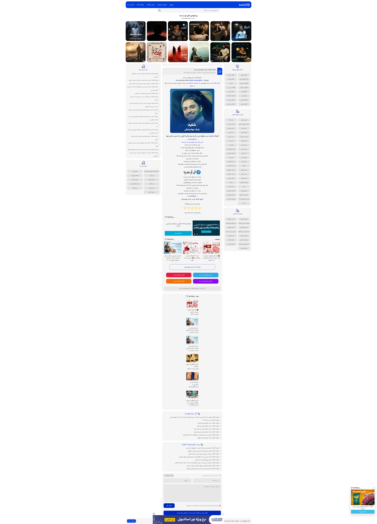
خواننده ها (140, 5)
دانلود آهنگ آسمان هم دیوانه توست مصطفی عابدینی (203, 448)
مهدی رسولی (244, 236)
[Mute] (197, 234)
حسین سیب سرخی (231, 231)
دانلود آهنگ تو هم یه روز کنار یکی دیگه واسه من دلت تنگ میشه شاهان (197, 463)
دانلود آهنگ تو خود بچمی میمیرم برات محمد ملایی (204, 454)
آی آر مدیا (202, 288)
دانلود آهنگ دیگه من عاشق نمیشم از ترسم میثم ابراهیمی (144, 154)
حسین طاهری (231, 219)
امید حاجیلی (231, 137)
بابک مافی (244, 153)
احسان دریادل (231, 124)
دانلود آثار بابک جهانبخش (192, 267)
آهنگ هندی (244, 104)
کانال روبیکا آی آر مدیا (205, 281)
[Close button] (374, 488)
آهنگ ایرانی (244, 75)
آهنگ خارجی (231, 75)
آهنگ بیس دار (231, 87)
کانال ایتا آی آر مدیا (178, 281)
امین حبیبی (244, 145)
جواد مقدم (231, 240)
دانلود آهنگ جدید (215, 83)
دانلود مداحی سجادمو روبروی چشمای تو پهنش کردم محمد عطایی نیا (143, 131)
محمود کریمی (244, 219)
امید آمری (231, 132)
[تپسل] (154, 514)
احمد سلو (244, 128)
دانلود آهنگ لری (244, 79)
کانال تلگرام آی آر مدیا (205, 275)
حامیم (244, 166)
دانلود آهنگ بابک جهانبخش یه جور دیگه (207, 429)
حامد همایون (231, 161)
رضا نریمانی (231, 236)
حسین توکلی (244, 170)
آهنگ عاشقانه (231, 96)
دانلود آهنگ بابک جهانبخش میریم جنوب (207, 432)
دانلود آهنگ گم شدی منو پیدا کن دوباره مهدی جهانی (203, 469)
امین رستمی (244, 149)
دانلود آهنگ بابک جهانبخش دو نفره (208, 426)
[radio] (199, 208)
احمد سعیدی (231, 128)
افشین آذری (244, 132)
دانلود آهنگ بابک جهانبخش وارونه (209, 423)
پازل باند (231, 157)
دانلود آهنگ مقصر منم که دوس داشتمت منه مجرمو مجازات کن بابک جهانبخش (195, 417)
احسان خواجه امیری (244, 124)
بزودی (171, 5)
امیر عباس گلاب (244, 137)
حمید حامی (244, 174)
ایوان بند (231, 145)
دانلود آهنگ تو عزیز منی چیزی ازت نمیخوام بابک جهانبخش (201, 435)
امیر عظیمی (244, 141)
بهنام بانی (244, 157)
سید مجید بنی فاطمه (244, 231)
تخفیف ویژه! (362, 512)
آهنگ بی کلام (244, 87)
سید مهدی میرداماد (231, 223)
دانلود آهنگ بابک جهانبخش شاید (205, 70)
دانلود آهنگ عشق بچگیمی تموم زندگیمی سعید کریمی (203, 466)
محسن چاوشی (231, 191)
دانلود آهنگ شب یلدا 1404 (211, 420)
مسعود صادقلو (244, 195)
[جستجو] (159, 10)
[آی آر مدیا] (244, 5)
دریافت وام (178, 233)
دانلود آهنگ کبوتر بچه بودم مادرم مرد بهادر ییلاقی (204, 451)
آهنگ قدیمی (231, 100)
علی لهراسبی (244, 191)
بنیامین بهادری (231, 153)
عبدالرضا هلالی (244, 227)
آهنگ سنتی (231, 91)
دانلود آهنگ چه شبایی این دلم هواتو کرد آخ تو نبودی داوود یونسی (199, 457)
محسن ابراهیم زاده (244, 199)
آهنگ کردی (231, 79)
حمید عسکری (231, 174)
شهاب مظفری (244, 182)
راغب (244, 186)
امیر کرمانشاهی (244, 240)
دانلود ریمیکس (162, 5)
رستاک (231, 182)
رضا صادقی (231, 186)
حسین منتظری (231, 170)
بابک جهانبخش (231, 149)
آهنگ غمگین (244, 100)
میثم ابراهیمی (231, 195)
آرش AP (231, 120)
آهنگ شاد (244, 96)
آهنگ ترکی (244, 91)
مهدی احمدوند (231, 199)
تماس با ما (130, 5)
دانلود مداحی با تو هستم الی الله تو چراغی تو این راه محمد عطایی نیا (143, 118)
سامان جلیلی (231, 178)
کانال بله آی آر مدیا (178, 275)
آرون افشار (244, 120)
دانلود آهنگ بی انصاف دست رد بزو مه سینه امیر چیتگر (144, 98)
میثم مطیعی (231, 227)
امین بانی (231, 141)
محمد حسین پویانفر (244, 223)
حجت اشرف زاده (231, 166)
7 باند (244, 203)
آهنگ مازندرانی (244, 83)
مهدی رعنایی (231, 244)
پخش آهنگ (150, 5)
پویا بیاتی (244, 161)
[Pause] (194, 234)
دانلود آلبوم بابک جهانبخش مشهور (209, 438)
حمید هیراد (244, 178)
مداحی (231, 83)
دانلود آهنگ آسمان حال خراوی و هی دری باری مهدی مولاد (143, 144)
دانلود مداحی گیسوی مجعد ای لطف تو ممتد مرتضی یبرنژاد (143, 111)
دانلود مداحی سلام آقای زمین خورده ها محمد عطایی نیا (143, 124)
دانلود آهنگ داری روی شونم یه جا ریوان (207, 460)
